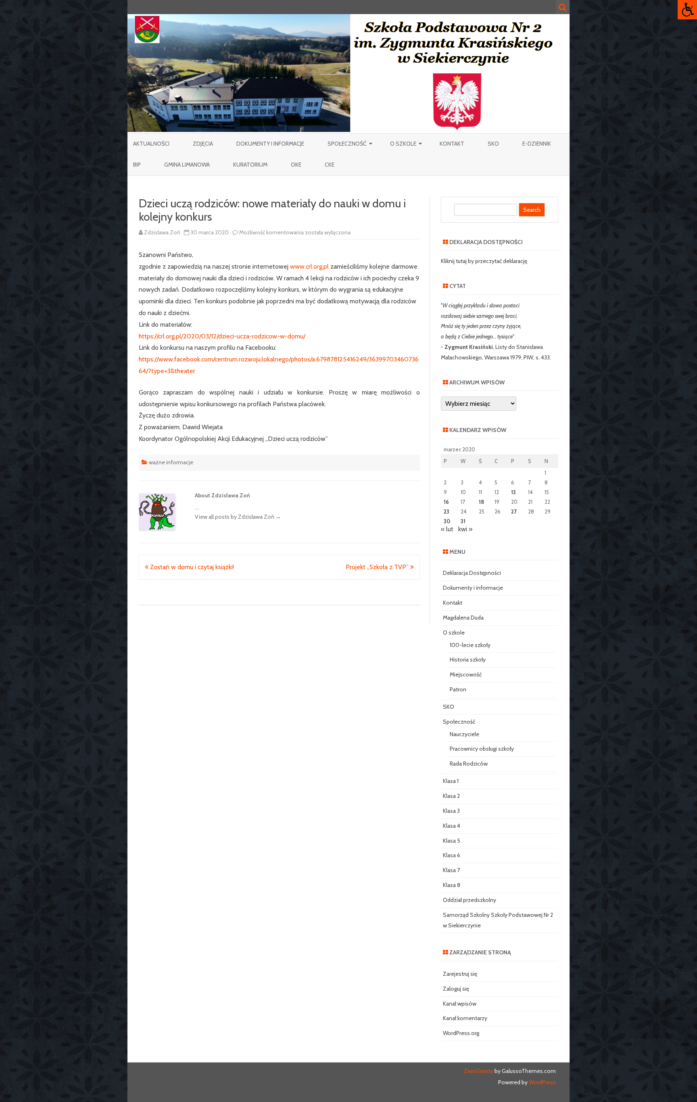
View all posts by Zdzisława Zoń (238, 516)
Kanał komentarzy (465, 1018)
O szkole (403, 143)
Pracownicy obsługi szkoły (482, 748)
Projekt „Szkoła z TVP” (378, 567)
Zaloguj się (456, 988)
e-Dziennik (536, 143)
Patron (458, 689)
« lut (447, 529)
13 (513, 492)
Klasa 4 (451, 825)
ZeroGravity (478, 1071)
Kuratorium (250, 164)
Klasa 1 (451, 781)
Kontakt (452, 143)
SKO (493, 143)
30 (447, 521)
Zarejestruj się (460, 973)
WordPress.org (461, 1033)
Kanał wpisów (459, 1003)
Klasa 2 (451, 795)
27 (514, 511)
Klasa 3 (451, 810)
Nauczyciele (464, 734)
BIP (137, 164)
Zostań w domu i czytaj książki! (191, 567)
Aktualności (151, 143)
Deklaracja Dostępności (472, 572)
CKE (329, 164)
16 (446, 502)
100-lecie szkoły (470, 645)
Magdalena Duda (463, 617)
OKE (296, 164)
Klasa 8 (451, 885)
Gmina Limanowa (187, 164)
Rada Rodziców (469, 763)
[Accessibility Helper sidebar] (687, 9)
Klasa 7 (451, 870)
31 (463, 521)
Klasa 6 (451, 855)
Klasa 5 (451, 840)
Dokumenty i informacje (270, 143)
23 (446, 511)
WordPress (542, 1082)
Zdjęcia (203, 143)
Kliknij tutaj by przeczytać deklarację (484, 261)
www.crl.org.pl (309, 266)
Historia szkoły (468, 659)
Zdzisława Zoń (162, 232)
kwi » (465, 529)
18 (481, 502)
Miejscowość (466, 674)
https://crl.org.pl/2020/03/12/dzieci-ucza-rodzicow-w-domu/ (222, 336)
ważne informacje (171, 462)
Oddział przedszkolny (469, 900)
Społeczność (347, 143)
